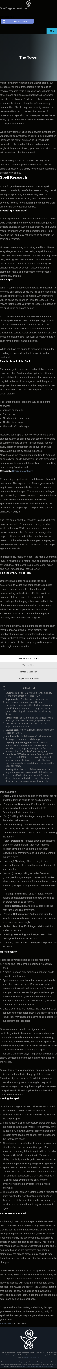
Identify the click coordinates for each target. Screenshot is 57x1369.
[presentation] (28, 658)
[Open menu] (2, 12)
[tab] (28, 658)
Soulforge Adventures (13, 8)
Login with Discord (20, 21)
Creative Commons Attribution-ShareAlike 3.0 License (36, 1366)
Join (52, 31)
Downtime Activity (22, 471)
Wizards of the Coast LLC (31, 1357)
